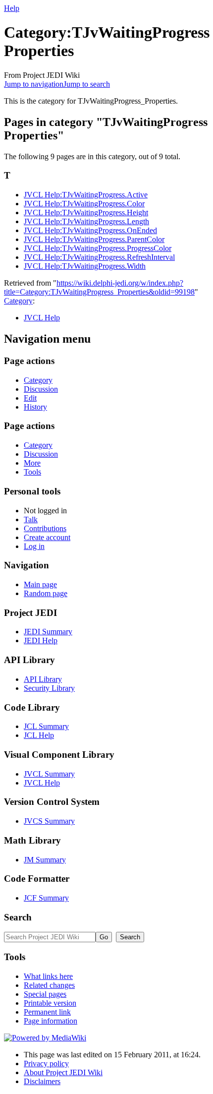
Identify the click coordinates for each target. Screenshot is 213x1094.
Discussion (41, 389)
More (32, 463)
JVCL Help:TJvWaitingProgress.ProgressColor (97, 248)
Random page (45, 593)
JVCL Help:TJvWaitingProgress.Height (86, 212)
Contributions (45, 528)
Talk (31, 519)
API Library (43, 679)
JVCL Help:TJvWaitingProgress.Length (86, 221)
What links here (48, 976)
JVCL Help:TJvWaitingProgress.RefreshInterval (99, 257)
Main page (40, 584)
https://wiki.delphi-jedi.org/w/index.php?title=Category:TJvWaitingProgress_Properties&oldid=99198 (99, 287)
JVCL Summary (49, 774)
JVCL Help (42, 317)
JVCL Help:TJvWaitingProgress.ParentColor (94, 239)
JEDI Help (40, 640)
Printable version (50, 1003)
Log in (34, 546)
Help (11, 8)
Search (18, 917)
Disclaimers (42, 1081)
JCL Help (39, 735)
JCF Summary (46, 898)
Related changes (49, 985)
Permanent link (47, 1012)
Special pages (45, 994)
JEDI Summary (48, 631)
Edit (30, 398)
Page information (50, 1021)
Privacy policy (46, 1063)
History (35, 407)
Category (18, 301)
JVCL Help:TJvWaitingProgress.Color (84, 203)
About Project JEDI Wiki (63, 1072)
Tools (32, 472)
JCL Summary (46, 726)
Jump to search (86, 84)
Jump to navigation (33, 84)
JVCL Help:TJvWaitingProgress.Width (85, 266)
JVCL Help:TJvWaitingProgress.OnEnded (90, 230)
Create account (47, 537)
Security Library (49, 688)
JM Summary (45, 859)
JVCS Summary (49, 821)
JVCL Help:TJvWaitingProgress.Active (86, 194)
